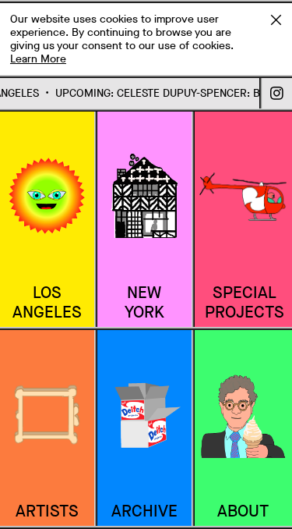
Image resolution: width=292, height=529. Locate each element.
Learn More (38, 58)
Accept (275, 19)
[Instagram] (277, 93)
